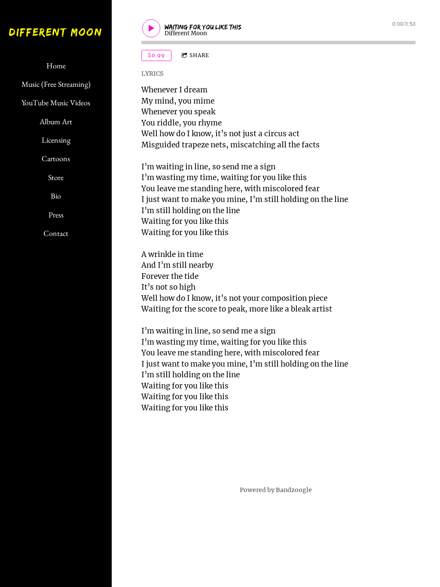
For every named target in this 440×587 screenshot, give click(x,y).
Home (56, 65)
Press (56, 215)
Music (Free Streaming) (56, 84)
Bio (56, 196)
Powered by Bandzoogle (276, 490)
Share (199, 55)
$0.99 (156, 55)
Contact (55, 233)
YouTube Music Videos (55, 102)
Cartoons (56, 158)
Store (56, 177)
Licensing (56, 140)
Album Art (56, 121)
